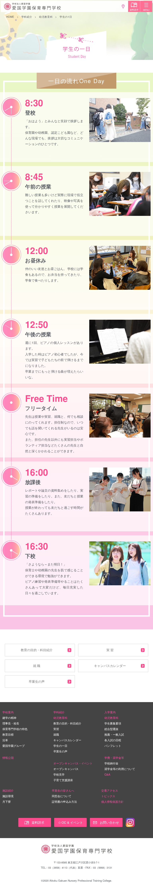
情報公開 (8, 758)
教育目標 (8, 734)
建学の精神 (9, 718)
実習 (56, 729)
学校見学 (59, 774)
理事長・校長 (10, 723)
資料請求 (37, 822)
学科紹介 (26, 17)
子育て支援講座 (63, 780)
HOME (10, 17)
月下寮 (6, 802)
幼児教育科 (46, 17)
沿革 (5, 740)
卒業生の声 (37, 681)
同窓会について (61, 796)
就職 (56, 734)
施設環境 (8, 796)
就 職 (36, 665)
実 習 (110, 650)
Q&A (107, 774)
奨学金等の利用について (119, 769)
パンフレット (112, 746)
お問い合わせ (109, 822)
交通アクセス (109, 790)
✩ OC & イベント (70, 822)
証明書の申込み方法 (64, 802)
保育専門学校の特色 (14, 729)
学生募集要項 (112, 723)
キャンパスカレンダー (110, 665)
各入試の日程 (112, 740)
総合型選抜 (111, 729)
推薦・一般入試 (114, 734)
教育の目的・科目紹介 (37, 650)
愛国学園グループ (13, 746)
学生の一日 (60, 746)
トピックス (108, 796)
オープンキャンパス (65, 769)
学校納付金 (111, 763)
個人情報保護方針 (112, 802)
